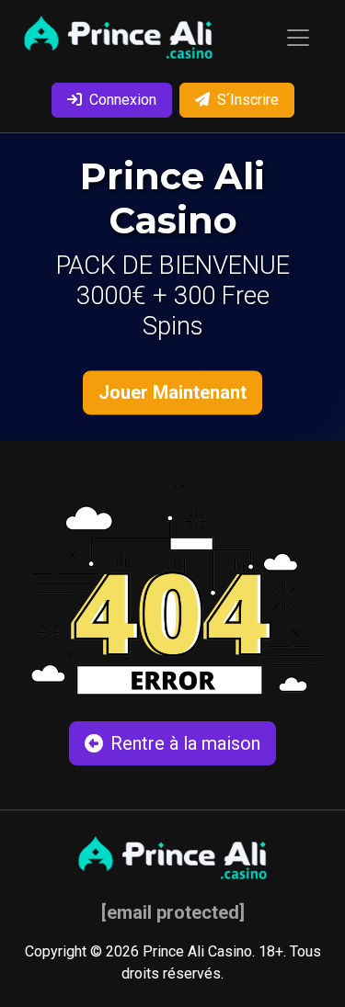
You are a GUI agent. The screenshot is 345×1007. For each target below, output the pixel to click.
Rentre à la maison (185, 743)
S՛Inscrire (248, 99)
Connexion (122, 99)
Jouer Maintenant (172, 392)
